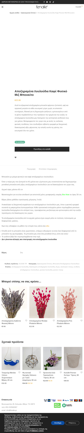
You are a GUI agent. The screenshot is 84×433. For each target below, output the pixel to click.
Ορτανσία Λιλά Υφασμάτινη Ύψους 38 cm (49, 375)
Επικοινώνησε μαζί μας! (30, 383)
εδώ (47, 226)
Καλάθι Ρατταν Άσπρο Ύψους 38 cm (71, 375)
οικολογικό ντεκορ (66, 267)
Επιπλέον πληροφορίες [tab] (48, 169)
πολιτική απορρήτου (32, 425)
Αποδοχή (57, 423)
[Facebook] (44, 2)
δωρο (58, 267)
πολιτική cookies (12, 427)
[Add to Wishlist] (15, 158)
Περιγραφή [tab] (31, 169)
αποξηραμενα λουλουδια (20, 267)
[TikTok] (53, 2)
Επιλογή (4, 383)
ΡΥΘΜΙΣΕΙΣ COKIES (37, 431)
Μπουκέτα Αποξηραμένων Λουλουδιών (66, 264)
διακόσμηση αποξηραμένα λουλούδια (42, 267)
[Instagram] (47, 2)
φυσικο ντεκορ (58, 270)
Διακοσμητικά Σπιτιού (28, 13)
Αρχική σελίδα (14, 13)
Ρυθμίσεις (72, 423)
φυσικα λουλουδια (46, 270)
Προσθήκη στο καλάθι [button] (8, 326)
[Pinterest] (50, 2)
